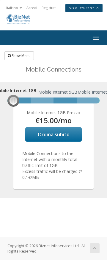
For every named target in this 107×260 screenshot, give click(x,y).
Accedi (31, 7)
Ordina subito (54, 134)
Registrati (49, 7)
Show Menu (21, 55)
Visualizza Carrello (84, 8)
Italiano (12, 7)
